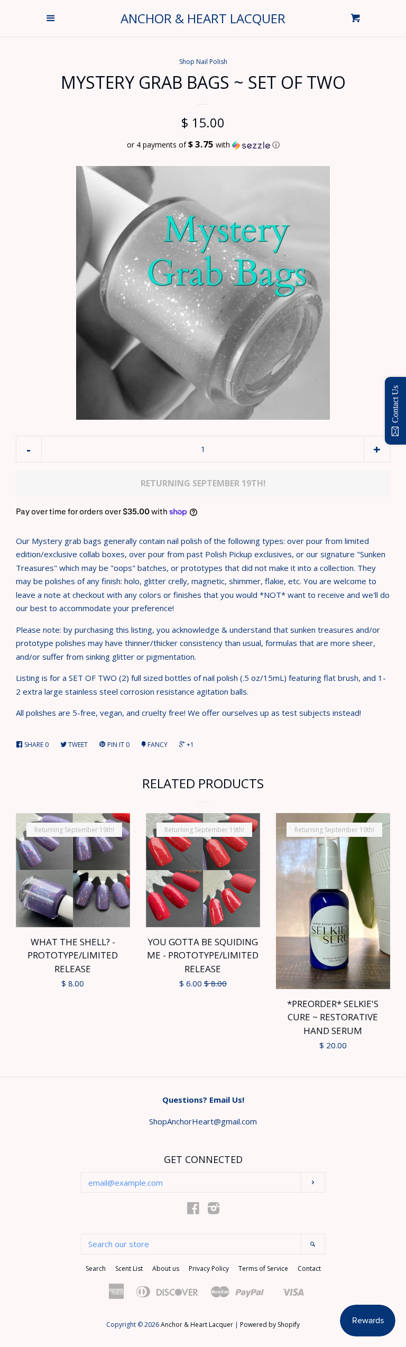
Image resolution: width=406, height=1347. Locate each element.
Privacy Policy (209, 1268)
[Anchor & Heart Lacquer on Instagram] (213, 1210)
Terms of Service (263, 1268)
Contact (309, 1268)
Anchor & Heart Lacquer (203, 18)
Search (96, 1268)
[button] (203, 145)
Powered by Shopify (270, 1324)
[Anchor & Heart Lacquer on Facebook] (193, 1210)
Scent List (129, 1268)
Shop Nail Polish (203, 61)
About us (165, 1268)
